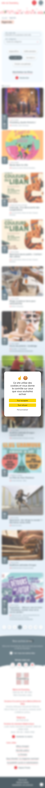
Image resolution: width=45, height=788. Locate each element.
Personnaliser (22, 410)
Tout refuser (22, 405)
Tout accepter (22, 400)
